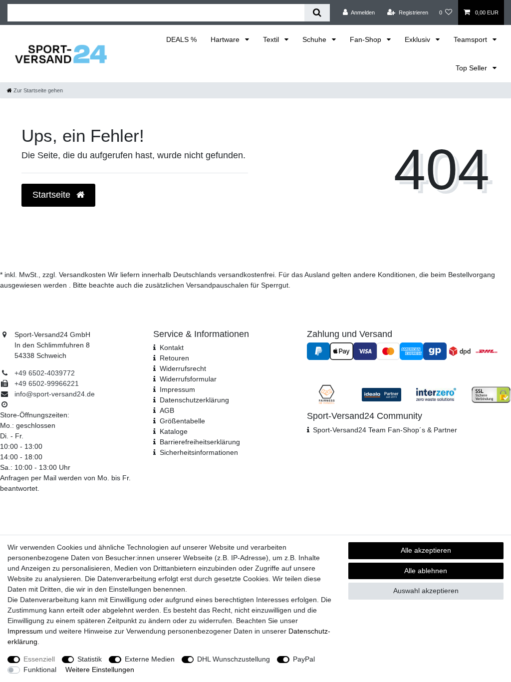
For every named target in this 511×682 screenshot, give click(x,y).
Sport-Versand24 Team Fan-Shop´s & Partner (385, 430)
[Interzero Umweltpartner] (436, 394)
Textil (272, 39)
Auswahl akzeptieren (426, 591)
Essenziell (39, 659)
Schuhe (315, 39)
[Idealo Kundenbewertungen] (382, 394)
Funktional (39, 670)
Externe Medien (150, 659)
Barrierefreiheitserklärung (200, 442)
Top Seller (472, 68)
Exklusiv (418, 39)
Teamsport (471, 39)
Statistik (89, 659)
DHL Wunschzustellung (233, 659)
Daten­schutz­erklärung (194, 400)
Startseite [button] (52, 195)
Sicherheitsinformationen (199, 452)
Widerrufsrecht (183, 368)
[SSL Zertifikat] (491, 394)
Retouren (174, 358)
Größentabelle (182, 421)
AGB (167, 410)
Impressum (177, 389)
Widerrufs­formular (188, 379)
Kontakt (172, 347)
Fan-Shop (366, 39)
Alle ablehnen (425, 571)
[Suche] (317, 12)
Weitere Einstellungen (99, 670)
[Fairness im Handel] (327, 394)
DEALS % (181, 39)
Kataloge (174, 431)
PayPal (304, 659)
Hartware (226, 39)
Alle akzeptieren (426, 550)
